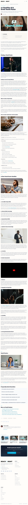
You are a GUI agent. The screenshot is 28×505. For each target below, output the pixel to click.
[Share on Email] (8, 421)
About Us (2, 488)
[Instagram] (3, 471)
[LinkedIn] (7, 471)
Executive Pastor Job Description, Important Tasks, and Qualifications (12, 414)
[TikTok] (9, 471)
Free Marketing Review (11, 452)
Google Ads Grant (17, 465)
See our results (18, 452)
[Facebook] (1, 471)
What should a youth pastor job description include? (9, 399)
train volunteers (7, 146)
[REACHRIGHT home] (5, 1)
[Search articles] (25, 1)
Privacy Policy (20, 503)
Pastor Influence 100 (17, 479)
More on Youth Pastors (5, 38)
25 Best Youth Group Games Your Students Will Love (9, 411)
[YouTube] (5, 471)
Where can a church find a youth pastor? (8, 391)
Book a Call (2, 499)
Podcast (16, 476)
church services (10, 160)
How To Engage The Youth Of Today (7, 410)
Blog (15, 475)
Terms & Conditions (25, 503)
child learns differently (6, 305)
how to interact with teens (12, 207)
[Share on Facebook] (3, 421)
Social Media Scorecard (17, 483)
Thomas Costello (5, 425)
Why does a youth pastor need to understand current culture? (11, 397)
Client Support (2, 498)
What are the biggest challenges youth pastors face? (9, 394)
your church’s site (5, 382)
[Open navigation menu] (26, 1)
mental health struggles (16, 89)
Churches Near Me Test (3, 476)
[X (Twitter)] (11, 471)
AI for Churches (16, 480)
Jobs (1, 495)
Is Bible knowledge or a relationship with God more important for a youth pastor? (13, 402)
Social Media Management (18, 466)
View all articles (5, 429)
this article (5, 172)
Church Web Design (17, 462)
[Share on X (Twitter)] (4, 421)
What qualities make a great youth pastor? (8, 389)
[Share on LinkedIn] (6, 421)
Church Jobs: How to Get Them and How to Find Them (9, 413)
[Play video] (14, 270)
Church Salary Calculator (3, 479)
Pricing (1, 491)
